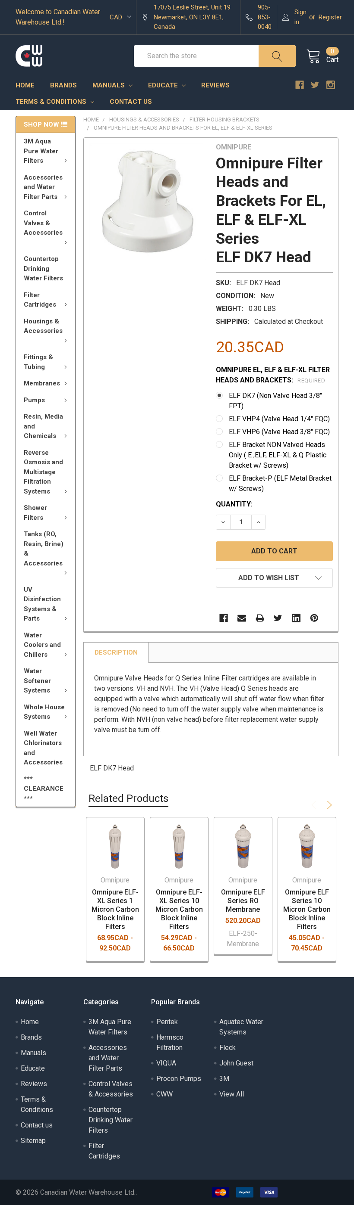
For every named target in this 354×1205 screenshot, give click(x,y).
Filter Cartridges (40, 300)
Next (328, 805)
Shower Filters (35, 513)
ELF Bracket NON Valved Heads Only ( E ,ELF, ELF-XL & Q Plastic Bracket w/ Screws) (277, 455)
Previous (315, 805)
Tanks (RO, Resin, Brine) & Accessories (43, 548)
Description (116, 652)
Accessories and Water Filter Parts (43, 187)
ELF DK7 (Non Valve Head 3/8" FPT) (275, 400)
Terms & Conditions (52, 102)
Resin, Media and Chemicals (43, 426)
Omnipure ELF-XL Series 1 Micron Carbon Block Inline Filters (115, 909)
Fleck (227, 1048)
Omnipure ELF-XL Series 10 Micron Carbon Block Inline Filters (179, 909)
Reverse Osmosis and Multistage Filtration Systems (43, 472)
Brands (63, 85)
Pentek (167, 1022)
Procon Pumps (178, 1079)
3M (224, 1079)
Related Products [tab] (128, 798)
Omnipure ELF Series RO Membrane (243, 900)
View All (231, 1094)
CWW (164, 1094)
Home (25, 85)
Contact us (131, 102)
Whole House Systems (44, 712)
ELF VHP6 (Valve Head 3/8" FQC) (279, 432)
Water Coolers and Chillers (42, 644)
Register (330, 17)
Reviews (215, 85)
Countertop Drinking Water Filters (43, 268)
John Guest (236, 1063)
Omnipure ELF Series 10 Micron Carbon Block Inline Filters (307, 909)
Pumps (34, 400)
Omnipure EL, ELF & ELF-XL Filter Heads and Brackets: (273, 375)
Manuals (109, 85)
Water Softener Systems (37, 680)
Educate (164, 85)
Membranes (42, 383)
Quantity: (234, 504)
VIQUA (166, 1063)
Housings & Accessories (43, 326)
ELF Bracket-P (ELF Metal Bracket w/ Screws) (280, 483)
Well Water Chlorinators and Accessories (43, 748)
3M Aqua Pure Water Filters (41, 151)
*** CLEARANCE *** (43, 788)
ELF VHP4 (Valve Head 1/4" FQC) (279, 419)
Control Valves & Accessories (43, 222)
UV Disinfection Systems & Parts (42, 604)
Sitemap (33, 1141)
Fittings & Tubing (38, 362)
